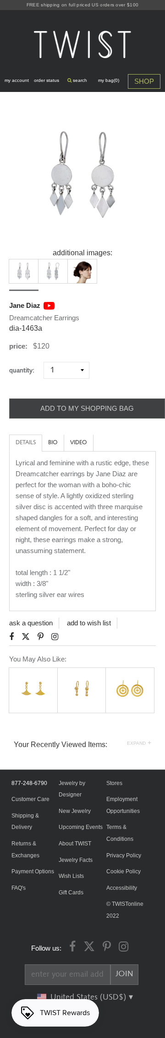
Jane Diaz (24, 305)
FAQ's (18, 888)
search (79, 80)
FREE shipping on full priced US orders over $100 (82, 4)
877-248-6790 (29, 783)
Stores (114, 783)
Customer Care (30, 799)
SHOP (144, 81)
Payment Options (32, 871)
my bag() (108, 80)
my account (17, 80)
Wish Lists (71, 876)
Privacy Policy (123, 855)
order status (46, 80)
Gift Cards (71, 892)
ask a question (31, 623)
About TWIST (75, 843)
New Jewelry (75, 811)
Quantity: (25, 370)
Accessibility (121, 888)
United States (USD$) (89, 997)
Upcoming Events (81, 827)
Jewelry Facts (76, 860)
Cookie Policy (123, 871)
